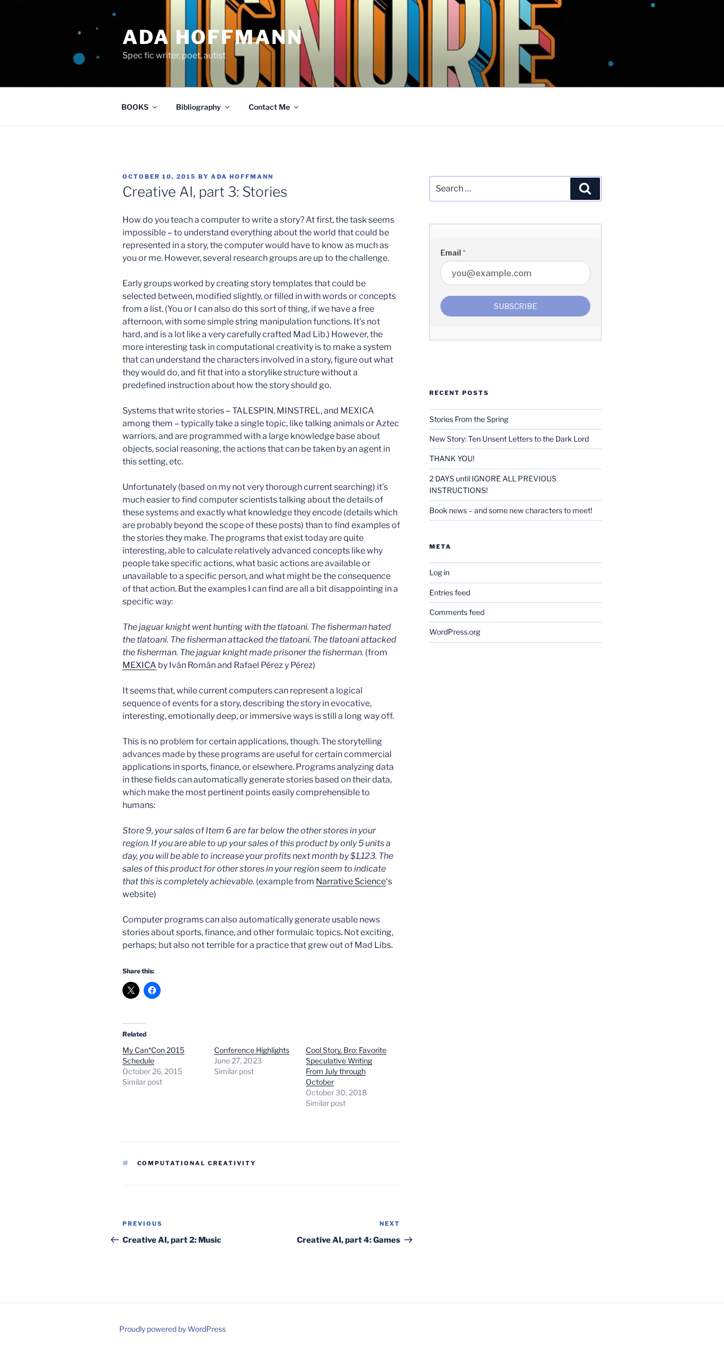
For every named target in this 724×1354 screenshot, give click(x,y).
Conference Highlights (251, 1049)
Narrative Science (351, 881)
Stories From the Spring (468, 419)
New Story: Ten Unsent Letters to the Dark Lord (509, 438)
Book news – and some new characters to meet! (510, 510)
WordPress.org (454, 631)
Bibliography (198, 106)
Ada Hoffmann (212, 37)
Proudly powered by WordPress (172, 1328)
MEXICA (139, 665)
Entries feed (449, 592)
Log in (439, 572)
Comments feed (456, 612)
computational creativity (197, 1163)
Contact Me (269, 106)
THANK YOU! (451, 458)
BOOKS (134, 106)
